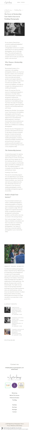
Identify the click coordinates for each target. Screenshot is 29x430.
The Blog (14, 400)
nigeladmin (7, 12)
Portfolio (14, 405)
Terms (22, 423)
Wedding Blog (17, 10)
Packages (14, 409)
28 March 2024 (8, 10)
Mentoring (14, 393)
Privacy (8, 425)
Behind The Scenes (14, 395)
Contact (14, 411)
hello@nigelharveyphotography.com (14, 367)
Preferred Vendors (14, 397)
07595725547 (14, 369)
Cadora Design (19, 425)
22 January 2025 (17, 314)
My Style (14, 407)
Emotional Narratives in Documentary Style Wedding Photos (17, 310)
